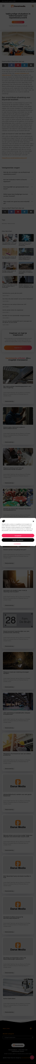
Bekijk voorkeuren (18, 540)
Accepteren (18, 535)
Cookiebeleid (17, 543)
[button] (33, 521)
